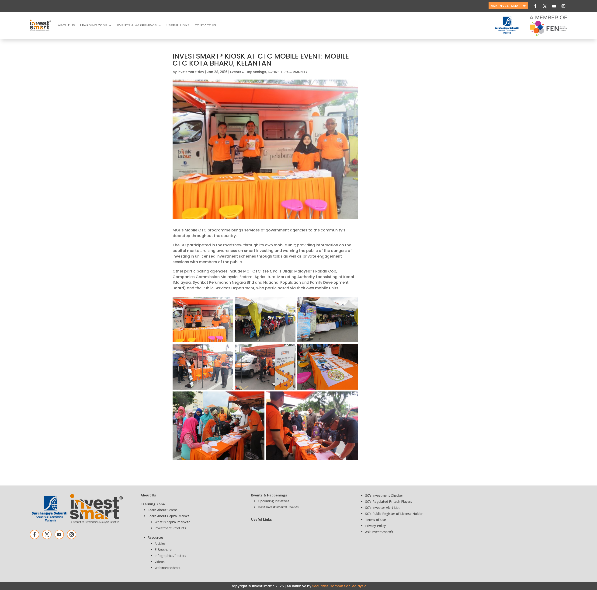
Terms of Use (375, 519)
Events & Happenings (248, 72)
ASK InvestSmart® (508, 5)
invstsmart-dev (191, 72)
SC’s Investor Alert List (382, 507)
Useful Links (178, 25)
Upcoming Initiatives (273, 501)
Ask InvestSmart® (379, 532)
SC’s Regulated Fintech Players (388, 501)
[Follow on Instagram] (563, 6)
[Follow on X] (544, 6)
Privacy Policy (375, 526)
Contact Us (205, 25)
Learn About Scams (162, 510)
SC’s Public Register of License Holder (394, 513)
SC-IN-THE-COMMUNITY (288, 72)
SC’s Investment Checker (384, 495)
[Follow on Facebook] (535, 6)
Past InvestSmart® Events (278, 507)
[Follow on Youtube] (554, 6)
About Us (66, 25)
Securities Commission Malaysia (339, 586)
